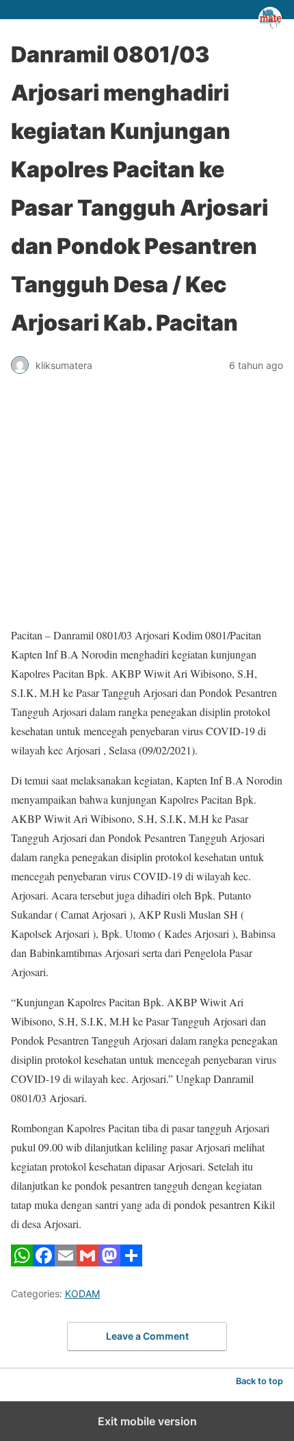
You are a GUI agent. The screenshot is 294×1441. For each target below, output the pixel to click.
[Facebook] (44, 1262)
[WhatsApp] (22, 1262)
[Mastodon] (109, 1262)
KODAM (82, 1293)
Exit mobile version (147, 1421)
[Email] (66, 1262)
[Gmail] (87, 1262)
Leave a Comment (147, 1336)
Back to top (259, 1381)
